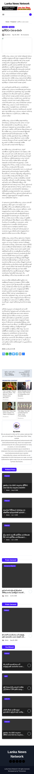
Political (6, 610)
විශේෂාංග (5, 27)
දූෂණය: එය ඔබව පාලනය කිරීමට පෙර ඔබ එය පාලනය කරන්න (13, 735)
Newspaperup (12, 771)
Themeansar (22, 771)
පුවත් (6, 676)
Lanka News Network (17, 3)
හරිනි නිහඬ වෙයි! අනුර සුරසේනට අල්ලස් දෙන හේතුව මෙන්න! (13, 712)
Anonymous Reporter (9, 566)
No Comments (25, 34)
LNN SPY (7, 699)
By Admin (7, 34)
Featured (11, 27)
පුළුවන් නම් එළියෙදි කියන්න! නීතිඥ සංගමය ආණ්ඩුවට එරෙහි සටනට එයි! (12, 593)
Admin (17, 431)
